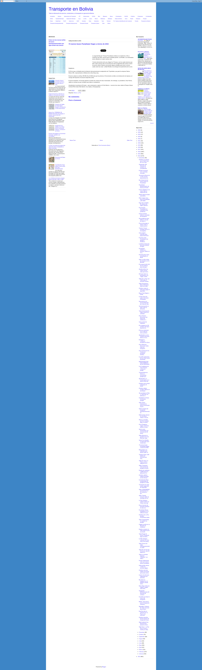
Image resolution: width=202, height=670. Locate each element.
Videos (108, 23)
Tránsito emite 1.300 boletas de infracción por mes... (144, 456)
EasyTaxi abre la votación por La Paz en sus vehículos (143, 613)
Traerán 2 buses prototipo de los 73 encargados (144, 229)
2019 (139, 145)
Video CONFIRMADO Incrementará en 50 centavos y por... (144, 491)
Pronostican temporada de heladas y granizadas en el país (147, 55)
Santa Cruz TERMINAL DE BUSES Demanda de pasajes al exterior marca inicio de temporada (56, 114)
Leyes (90, 18)
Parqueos (138, 18)
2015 (139, 153)
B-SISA (93, 16)
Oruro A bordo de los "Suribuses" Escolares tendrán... (144, 352)
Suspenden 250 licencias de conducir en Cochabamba (143, 166)
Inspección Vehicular (71, 18)
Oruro (126, 18)
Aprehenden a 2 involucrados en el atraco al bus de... (144, 380)
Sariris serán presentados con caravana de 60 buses (143, 431)
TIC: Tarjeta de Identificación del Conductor (122, 21)
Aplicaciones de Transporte (70, 16)
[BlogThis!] (80, 90)
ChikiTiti (126, 16)
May (140, 645)
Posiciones (140, 40)
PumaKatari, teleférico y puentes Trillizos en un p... (144, 250)
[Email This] (79, 90)
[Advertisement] (101, 30)
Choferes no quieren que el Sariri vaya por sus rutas (144, 161)
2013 (139, 656)
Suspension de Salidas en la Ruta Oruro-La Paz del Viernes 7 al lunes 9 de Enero (60, 128)
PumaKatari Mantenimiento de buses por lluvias (144, 186)
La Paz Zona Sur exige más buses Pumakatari (144, 298)
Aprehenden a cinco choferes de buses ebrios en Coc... (144, 336)
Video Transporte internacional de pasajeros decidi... (144, 467)
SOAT (78, 21)
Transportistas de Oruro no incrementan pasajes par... (143, 374)
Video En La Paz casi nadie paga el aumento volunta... (144, 280)
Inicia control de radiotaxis (143, 322)
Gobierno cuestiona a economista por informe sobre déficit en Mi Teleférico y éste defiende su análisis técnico (144, 94)
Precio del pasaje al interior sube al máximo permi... (144, 225)
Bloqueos (105, 16)
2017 (139, 149)
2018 (139, 147)
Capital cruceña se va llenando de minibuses (144, 526)
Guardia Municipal (60, 18)
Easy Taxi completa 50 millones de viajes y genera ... (144, 204)
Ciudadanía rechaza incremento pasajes (144, 399)
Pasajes (145, 18)
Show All (151, 123)
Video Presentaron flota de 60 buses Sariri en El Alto (144, 285)
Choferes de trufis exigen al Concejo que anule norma (144, 571)
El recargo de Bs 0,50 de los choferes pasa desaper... (144, 266)
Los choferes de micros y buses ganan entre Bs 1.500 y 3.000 (57, 178)
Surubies (84, 21)
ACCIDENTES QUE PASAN (145, 39)
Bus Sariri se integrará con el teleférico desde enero (143, 581)
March (141, 649)
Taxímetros (96, 21)
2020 (139, 143)
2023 (139, 136)
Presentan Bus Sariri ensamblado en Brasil (144, 256)
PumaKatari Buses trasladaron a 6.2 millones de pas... (144, 511)
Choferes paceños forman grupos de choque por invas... (144, 619)
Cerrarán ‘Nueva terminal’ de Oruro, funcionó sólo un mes (59, 82)
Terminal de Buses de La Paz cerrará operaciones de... (144, 177)
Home (101, 140)
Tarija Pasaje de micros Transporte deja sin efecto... (144, 535)
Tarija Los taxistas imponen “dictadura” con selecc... (143, 556)
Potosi (51, 21)
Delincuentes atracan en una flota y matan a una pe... (144, 416)
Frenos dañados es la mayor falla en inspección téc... (144, 191)
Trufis (103, 23)
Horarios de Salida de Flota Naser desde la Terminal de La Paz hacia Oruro (60, 106)
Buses (111, 16)
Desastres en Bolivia (143, 51)
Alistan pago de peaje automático (144, 195)
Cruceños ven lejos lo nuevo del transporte (144, 598)
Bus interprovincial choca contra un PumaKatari (143, 181)
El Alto (51, 18)
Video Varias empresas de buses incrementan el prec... (144, 404)
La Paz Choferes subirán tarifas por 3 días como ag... (144, 502)
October (141, 634)
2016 (139, 151)
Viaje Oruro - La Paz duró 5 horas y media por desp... (144, 628)
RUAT (64, 21)
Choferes (133, 16)
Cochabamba (149, 16)
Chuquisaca (140, 16)
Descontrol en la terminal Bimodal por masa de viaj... (144, 303)
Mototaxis (110, 18)
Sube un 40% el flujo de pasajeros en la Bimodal (144, 261)
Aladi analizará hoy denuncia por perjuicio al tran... (144, 623)
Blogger (104, 666)
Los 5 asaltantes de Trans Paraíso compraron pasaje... (144, 368)
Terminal (108, 21)
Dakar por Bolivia (142, 108)
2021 (139, 140)
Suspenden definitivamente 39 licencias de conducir (144, 592)
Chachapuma (118, 16)
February (141, 651)
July (140, 641)
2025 (139, 132)
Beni (99, 16)
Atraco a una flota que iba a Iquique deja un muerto (144, 421)
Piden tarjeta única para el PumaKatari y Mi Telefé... (144, 199)
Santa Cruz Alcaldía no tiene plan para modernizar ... (144, 441)
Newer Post (73, 140)
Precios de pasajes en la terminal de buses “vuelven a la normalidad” (57, 135)
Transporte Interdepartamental (56, 23)
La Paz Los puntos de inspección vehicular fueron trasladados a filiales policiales (57, 147)
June (140, 643)
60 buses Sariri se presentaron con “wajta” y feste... (143, 275)
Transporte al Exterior (145, 21)
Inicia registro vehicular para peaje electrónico (144, 234)
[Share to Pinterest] (85, 90)
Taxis (103, 21)
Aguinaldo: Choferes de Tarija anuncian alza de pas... (144, 608)
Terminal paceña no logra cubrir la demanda (144, 307)
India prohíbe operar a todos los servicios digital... (144, 567)
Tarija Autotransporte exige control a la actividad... (144, 312)
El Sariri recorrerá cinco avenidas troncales (143, 172)
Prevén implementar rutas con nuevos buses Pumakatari (144, 562)
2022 (139, 138)
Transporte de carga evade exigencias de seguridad (144, 486)
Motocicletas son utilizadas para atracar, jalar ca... (144, 451)
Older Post (129, 140)
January (141, 653)
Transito (136, 21)
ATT (79, 16)
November (142, 632)
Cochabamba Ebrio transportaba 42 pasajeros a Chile (144, 481)
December (142, 157)
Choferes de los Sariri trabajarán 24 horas (144, 385)
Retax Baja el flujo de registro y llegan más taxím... (144, 587)
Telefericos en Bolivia (143, 88)
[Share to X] (82, 90)
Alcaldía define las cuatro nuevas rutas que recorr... (144, 270)
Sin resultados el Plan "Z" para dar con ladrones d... (144, 394)
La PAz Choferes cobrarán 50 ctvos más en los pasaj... (144, 540)
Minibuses (103, 18)
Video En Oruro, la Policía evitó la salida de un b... (143, 462)
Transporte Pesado (84, 23)
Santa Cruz (71, 21)
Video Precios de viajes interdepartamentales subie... (144, 545)
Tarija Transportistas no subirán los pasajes (144, 521)
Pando (131, 18)
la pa (79, 18)
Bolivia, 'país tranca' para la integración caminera (144, 603)
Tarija (90, 21)
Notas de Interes (118, 18)
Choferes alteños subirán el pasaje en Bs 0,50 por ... (144, 476)
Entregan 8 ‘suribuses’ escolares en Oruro (144, 341)
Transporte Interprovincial (71, 23)
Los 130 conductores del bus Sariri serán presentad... (144, 358)
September (142, 636)
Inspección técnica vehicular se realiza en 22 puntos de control (56, 94)
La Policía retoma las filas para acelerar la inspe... (144, 245)
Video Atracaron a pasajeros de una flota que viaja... (144, 437)
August (141, 638)
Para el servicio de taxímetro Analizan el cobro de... (144, 506)
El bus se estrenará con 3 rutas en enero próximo (144, 332)
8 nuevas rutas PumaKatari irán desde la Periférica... (143, 239)
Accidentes (52, 16)
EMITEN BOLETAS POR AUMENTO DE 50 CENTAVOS (144, 363)
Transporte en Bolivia (71, 9)
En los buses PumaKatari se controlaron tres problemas (143, 209)
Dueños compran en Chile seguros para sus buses (144, 531)
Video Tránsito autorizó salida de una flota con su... (144, 497)
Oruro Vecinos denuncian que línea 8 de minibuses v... (143, 317)
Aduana (59, 16)
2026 (139, 130)
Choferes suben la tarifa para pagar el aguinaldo (144, 290)
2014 (139, 155)
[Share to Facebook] (83, 90)
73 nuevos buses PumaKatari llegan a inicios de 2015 (144, 446)
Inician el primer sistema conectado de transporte (144, 215)
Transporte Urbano (95, 23)
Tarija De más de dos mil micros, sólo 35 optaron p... (144, 551)
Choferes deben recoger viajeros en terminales (144, 390)
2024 (139, 134)
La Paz (84, 18)
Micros (96, 18)
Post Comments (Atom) (104, 145)
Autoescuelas (86, 16)
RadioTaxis (58, 21)
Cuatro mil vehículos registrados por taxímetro (144, 576)
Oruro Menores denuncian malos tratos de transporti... (144, 346)
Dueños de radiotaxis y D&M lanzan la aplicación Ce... (144, 472)
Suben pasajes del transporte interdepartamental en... (144, 410)
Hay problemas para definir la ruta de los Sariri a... (144, 220)
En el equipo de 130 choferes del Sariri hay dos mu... (144, 327)
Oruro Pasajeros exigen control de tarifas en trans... (144, 426)
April (140, 647)
